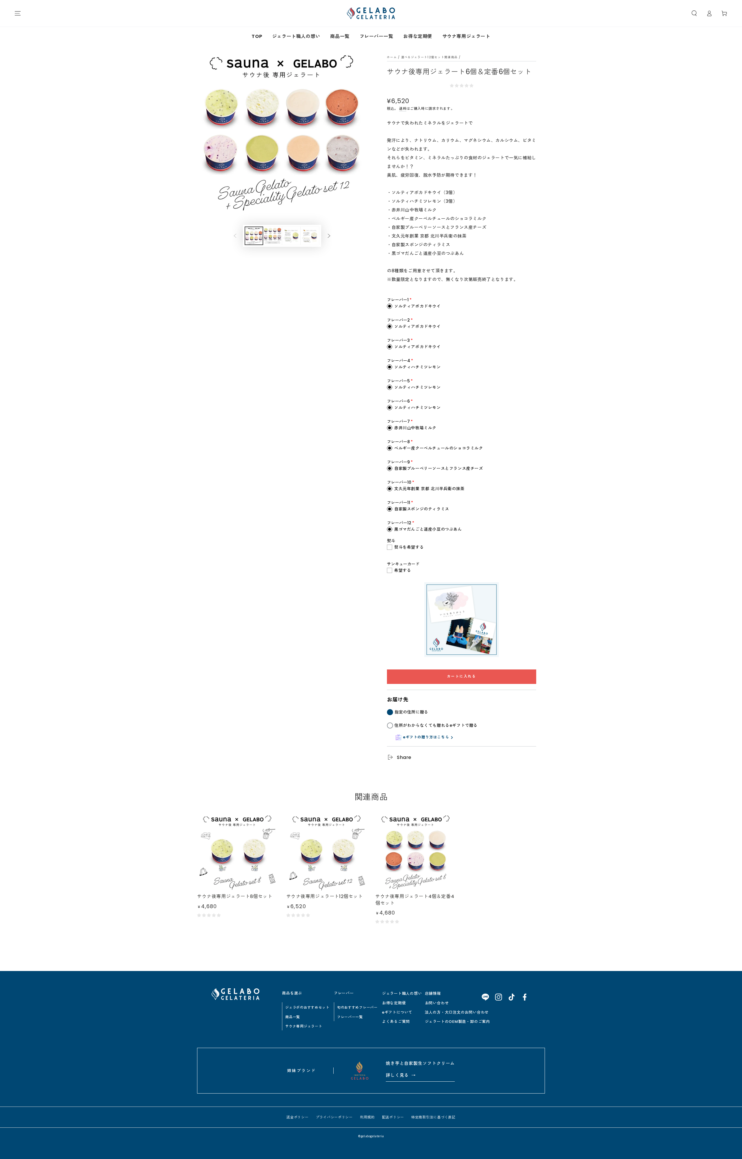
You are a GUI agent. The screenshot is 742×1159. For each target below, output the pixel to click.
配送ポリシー (393, 1117)
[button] (694, 13)
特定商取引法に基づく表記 (433, 1117)
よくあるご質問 (396, 1021)
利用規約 (367, 1117)
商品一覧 (339, 36)
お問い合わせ (437, 1003)
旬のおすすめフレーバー (357, 1007)
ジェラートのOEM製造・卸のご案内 (457, 1021)
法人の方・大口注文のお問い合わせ (457, 1012)
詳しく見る (401, 1075)
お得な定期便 (417, 36)
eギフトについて (397, 1012)
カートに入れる (461, 676)
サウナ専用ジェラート (466, 36)
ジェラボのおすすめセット (307, 1007)
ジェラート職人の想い (296, 36)
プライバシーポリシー (334, 1117)
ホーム (392, 57)
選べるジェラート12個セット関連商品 (429, 57)
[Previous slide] (235, 235)
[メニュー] (17, 13)
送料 (402, 108)
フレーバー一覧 (376, 36)
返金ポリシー (297, 1117)
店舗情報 (433, 993)
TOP (257, 36)
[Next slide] (329, 235)
